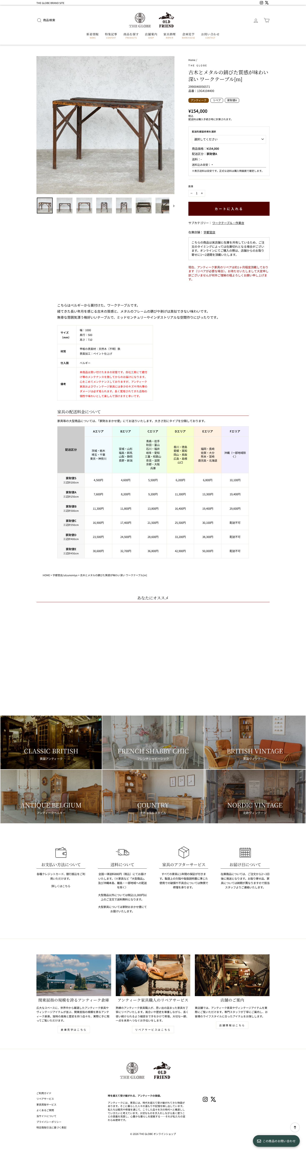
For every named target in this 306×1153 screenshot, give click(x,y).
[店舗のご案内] (232, 975)
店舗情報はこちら (232, 1025)
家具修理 (169, 35)
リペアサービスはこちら (153, 1029)
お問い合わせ (210, 35)
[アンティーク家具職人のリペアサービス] (153, 975)
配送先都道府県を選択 (204, 131)
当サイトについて (46, 1116)
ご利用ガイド (43, 1093)
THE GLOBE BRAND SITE (50, 3)
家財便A (232, 100)
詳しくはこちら (60, 886)
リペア (217, 100)
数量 (190, 186)
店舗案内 (151, 35)
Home (191, 60)
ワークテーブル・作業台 (228, 223)
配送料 (192, 119)
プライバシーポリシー (48, 1121)
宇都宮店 (209, 232)
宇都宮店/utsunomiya (65, 575)
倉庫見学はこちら (74, 1029)
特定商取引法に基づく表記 (51, 1127)
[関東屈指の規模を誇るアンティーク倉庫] (73, 975)
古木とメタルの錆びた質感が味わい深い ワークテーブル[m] (113, 575)
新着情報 (92, 35)
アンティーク (198, 100)
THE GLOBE (197, 65)
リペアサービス (45, 1098)
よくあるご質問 (45, 1110)
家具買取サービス (46, 1104)
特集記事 (111, 35)
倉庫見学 (188, 35)
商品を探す (131, 35)
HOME (46, 575)
